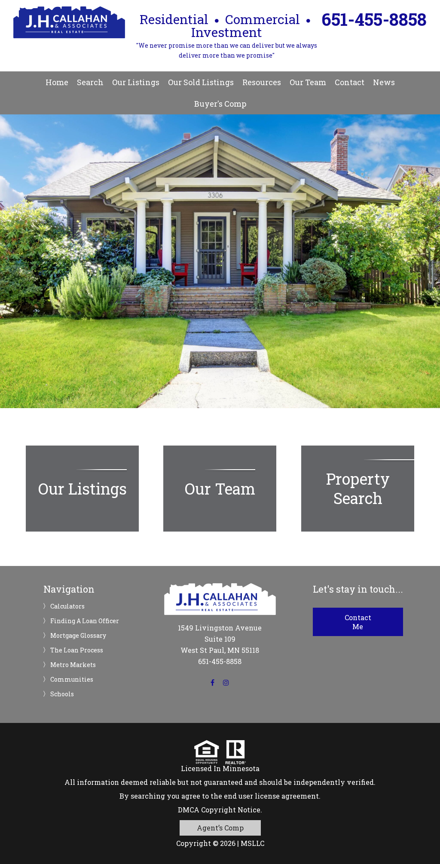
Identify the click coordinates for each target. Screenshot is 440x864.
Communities (71, 679)
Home (57, 82)
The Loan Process (76, 650)
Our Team (308, 82)
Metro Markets (73, 665)
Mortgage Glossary (78, 636)
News (384, 82)
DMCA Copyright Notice (219, 809)
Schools (62, 694)
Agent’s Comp (220, 827)
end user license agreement (271, 795)
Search (90, 82)
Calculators (67, 606)
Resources (261, 82)
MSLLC (252, 843)
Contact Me (358, 622)
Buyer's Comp (220, 103)
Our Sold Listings (201, 82)
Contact (349, 82)
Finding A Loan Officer (84, 621)
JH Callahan (69, 22)
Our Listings (135, 82)
